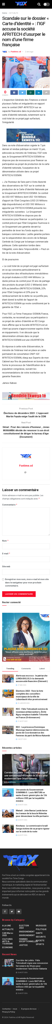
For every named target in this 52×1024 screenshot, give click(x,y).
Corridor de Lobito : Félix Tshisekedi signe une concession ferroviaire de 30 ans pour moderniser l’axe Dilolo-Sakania (26, 775)
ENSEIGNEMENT (27, 931)
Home (4, 13)
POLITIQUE (41, 929)
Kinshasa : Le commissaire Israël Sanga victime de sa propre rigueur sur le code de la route (33, 829)
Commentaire (9, 504)
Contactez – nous (9, 1009)
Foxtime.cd (16, 52)
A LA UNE (6, 925)
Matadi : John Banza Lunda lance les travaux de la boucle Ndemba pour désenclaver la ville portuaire (32, 813)
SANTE (39, 933)
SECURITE (41, 937)
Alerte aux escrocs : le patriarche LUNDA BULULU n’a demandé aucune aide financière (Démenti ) (32, 678)
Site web (6, 566)
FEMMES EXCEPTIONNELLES (28, 940)
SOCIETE (40, 940)
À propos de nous (28, 1009)
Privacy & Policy (8, 1012)
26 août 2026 (11, 782)
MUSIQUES (41, 925)
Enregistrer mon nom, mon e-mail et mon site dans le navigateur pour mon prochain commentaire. (27, 582)
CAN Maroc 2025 (7, 934)
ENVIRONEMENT (27, 935)
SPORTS (40, 944)
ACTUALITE (13, 13)
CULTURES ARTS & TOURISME (7, 941)
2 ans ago (29, 52)
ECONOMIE (7, 947)
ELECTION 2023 (24, 926)
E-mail (6, 553)
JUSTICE (23, 945)
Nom (5, 540)
